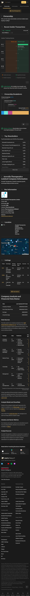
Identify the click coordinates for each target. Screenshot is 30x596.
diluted (11, 130)
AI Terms (21, 587)
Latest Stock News (20, 501)
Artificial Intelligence (5, 525)
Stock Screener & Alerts (21, 489)
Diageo (2, 549)
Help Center (18, 533)
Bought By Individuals (21, 74)
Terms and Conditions (6, 587)
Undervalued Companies (6, 513)
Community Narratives (21, 511)
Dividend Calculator (20, 494)
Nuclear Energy (4, 520)
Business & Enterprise (20, 540)
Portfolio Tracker (19, 487)
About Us (18, 525)
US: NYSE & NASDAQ (6, 487)
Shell (2, 544)
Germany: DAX (4, 506)
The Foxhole (18, 506)
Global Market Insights (21, 503)
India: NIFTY (4, 494)
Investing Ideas (19, 508)
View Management (16, 10)
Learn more (4, 397)
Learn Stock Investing (20, 536)
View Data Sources (5, 479)
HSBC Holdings (4, 542)
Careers (17, 530)
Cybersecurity (4, 530)
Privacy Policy (15, 587)
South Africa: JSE (5, 499)
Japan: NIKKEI (4, 501)
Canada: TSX (4, 496)
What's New (18, 513)
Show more (15, 169)
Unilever (3, 546)
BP (2, 556)
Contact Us (18, 527)
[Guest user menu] (27, 2)
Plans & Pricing (19, 520)
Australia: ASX (4, 491)
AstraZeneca (4, 539)
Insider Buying (4, 518)
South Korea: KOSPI (5, 503)
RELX (2, 553)
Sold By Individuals (7, 74)
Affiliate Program (19, 538)
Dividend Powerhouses (6, 515)
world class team (13, 413)
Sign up (23, 2)
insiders (15, 86)
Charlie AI (18, 543)
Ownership (6, 6)
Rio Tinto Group (4, 551)
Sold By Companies (7, 77)
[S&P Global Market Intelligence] (6, 469)
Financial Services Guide (6, 589)
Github (9, 426)
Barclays (3, 558)
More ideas (3, 532)
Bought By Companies (21, 77)
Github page (16, 407)
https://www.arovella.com (7, 216)
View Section (16, 291)
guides (2, 409)
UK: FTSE (3, 489)
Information (15, 6)
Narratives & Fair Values (21, 491)
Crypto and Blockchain (6, 527)
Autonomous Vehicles (6, 522)
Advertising (18, 522)
